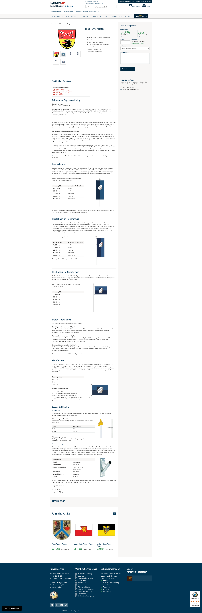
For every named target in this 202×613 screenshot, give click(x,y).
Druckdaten (82, 580)
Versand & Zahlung (85, 574)
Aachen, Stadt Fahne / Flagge (104, 545)
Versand (143, 1)
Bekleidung (116, 16)
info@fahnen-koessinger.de (95, 3)
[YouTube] (66, 605)
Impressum (82, 582)
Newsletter (82, 594)
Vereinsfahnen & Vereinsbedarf (62, 12)
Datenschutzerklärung (86, 589)
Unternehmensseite (125, 1)
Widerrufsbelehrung (85, 591)
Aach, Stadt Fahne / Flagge (83, 544)
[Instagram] (61, 605)
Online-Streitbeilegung (86, 596)
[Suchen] (87, 6)
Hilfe (133, 1)
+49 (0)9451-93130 (92, 1)
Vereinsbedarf (71, 16)
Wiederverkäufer (84, 587)
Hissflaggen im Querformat (64, 93)
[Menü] (198, 592)
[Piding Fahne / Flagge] (67, 39)
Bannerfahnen (60, 89)
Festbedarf (84, 16)
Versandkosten (126, 35)
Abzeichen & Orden (100, 16)
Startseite (54, 24)
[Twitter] (52, 605)
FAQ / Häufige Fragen (85, 578)
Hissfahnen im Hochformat (64, 91)
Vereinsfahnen (56, 16)
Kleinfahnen (59, 94)
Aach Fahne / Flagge (59, 544)
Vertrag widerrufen (12, 608)
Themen (128, 16)
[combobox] (100, 6)
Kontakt (149, 1)
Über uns (81, 576)
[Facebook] (57, 605)
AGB (79, 585)
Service (137, 1)
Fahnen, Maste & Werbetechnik (87, 12)
